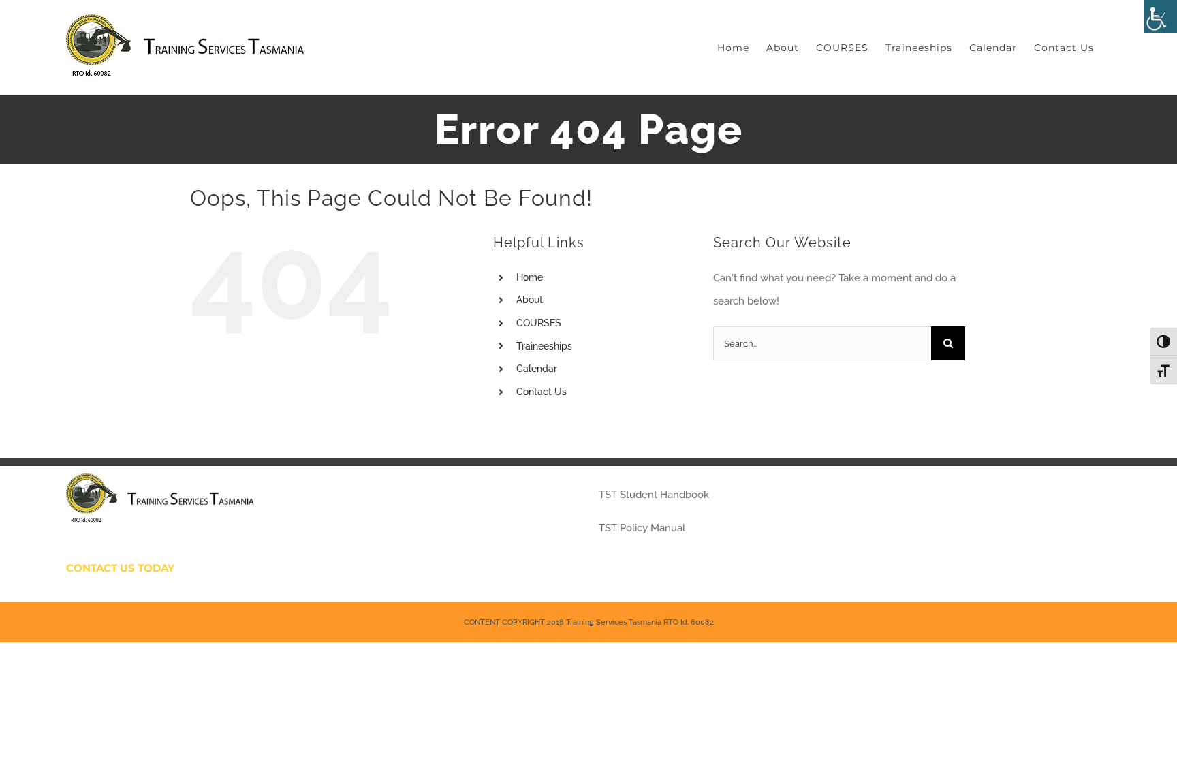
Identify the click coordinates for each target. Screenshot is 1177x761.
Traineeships (544, 346)
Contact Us (541, 391)
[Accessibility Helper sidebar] (1160, 16)
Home (529, 277)
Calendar (536, 368)
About (529, 299)
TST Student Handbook (654, 494)
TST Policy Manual (642, 528)
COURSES (538, 322)
